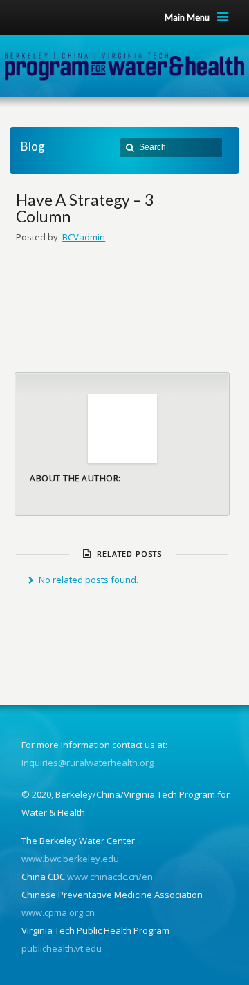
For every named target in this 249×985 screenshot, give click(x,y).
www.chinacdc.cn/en (110, 876)
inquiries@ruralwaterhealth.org (87, 762)
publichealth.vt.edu (61, 948)
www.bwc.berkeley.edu (70, 858)
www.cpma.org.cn (58, 912)
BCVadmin (83, 237)
